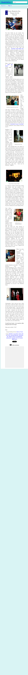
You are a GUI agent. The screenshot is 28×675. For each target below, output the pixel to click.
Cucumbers (15, 333)
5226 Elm (11, 333)
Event (20, 333)
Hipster (10, 336)
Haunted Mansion (14, 335)
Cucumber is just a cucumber (17, 124)
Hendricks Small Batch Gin (17, 48)
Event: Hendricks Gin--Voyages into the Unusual (14, 13)
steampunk (8, 338)
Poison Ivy (14, 336)
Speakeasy (19, 336)
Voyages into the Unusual (17, 338)
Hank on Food (20, 331)
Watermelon (14, 339)
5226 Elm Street (9, 65)
